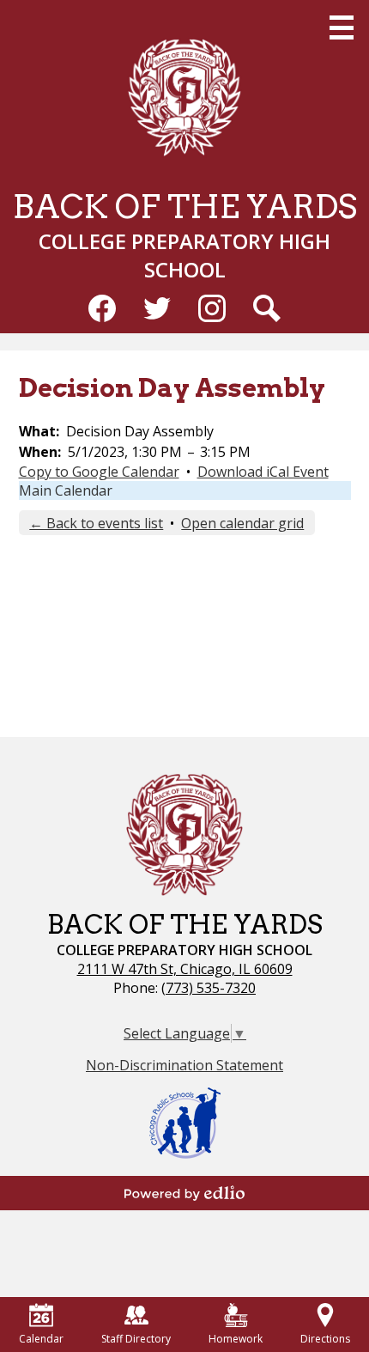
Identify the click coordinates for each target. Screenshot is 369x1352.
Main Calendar (65, 490)
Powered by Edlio (184, 1193)
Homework (236, 1338)
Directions (325, 1338)
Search (266, 308)
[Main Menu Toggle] (341, 27)
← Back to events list (96, 523)
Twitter (157, 308)
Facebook (102, 308)
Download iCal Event (263, 471)
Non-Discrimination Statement (184, 1065)
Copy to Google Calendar (99, 471)
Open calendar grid (242, 523)
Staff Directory (136, 1338)
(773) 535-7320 (208, 987)
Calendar (41, 1338)
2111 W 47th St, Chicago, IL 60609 (185, 968)
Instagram (212, 308)
